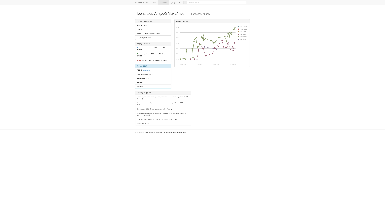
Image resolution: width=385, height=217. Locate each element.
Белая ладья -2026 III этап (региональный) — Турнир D (155, 109)
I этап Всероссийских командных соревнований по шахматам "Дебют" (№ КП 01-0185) (162, 98)
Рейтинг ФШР (141, 2)
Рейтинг (153, 3)
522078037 (146, 70)
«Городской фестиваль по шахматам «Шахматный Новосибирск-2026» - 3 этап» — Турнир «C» (161, 114)
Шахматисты (163, 3)
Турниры (173, 3)
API (180, 3)
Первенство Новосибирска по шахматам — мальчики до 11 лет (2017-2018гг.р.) (160, 104)
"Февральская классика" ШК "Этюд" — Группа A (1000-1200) (157, 119)
